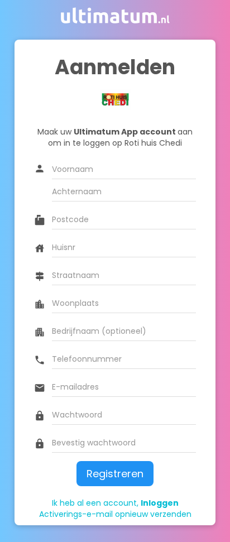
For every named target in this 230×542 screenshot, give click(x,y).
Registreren (115, 474)
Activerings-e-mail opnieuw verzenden (115, 514)
